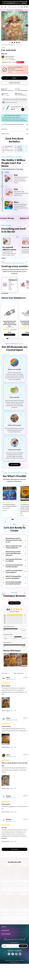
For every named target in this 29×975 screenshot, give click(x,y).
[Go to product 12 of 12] (22, 338)
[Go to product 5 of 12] (13, 338)
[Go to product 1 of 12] (7, 338)
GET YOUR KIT (14, 464)
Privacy (9, 960)
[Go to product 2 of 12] (9, 338)
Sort (15, 673)
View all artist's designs (9, 58)
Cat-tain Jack (19, 44)
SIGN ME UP (23, 946)
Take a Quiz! (11, 950)
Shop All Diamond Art (10, 44)
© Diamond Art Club (10, 327)
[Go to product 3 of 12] (10, 338)
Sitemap (16, 960)
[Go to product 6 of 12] (14, 338)
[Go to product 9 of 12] (18, 338)
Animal (14, 78)
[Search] (22, 7)
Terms (6, 960)
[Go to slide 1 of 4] (13, 519)
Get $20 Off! (18, 950)
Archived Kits (21, 960)
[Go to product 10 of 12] (19, 338)
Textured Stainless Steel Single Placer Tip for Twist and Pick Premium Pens (9, 323)
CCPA (13, 960)
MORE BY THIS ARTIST (14, 83)
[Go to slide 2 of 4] (14, 519)
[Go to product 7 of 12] (15, 338)
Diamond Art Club (16, 962)
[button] (26, 25)
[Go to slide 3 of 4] (15, 519)
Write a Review (15, 603)
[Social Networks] (9, 954)
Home (2, 44)
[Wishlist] (24, 7)
